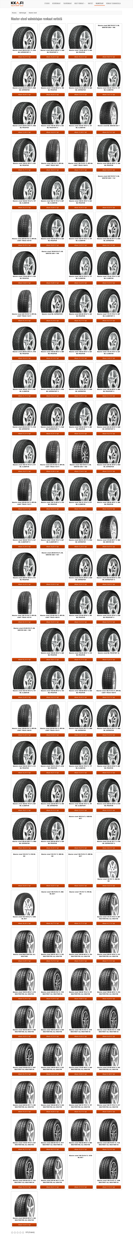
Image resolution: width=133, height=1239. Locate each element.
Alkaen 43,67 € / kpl (24, 471)
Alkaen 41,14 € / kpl (52, 358)
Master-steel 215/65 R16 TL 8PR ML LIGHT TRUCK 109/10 (52, 616)
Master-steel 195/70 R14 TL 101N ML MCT (80, 1156)
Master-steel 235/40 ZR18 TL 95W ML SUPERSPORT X (52, 390)
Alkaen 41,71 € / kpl (24, 170)
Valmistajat (99, 3)
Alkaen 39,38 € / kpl (80, 961)
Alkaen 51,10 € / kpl (109, 961)
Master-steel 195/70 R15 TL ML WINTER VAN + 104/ (80, 466)
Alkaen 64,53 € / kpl (24, 509)
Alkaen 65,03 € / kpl (109, 207)
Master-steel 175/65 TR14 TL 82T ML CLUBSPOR (108, 277)
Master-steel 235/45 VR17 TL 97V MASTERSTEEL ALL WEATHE (52, 1181)
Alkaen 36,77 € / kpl (80, 1112)
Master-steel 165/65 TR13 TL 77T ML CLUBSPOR (80, 767)
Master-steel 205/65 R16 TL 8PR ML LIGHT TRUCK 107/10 (24, 239)
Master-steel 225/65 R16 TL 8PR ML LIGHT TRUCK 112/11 (24, 503)
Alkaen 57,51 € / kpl (80, 94)
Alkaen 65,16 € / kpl (24, 321)
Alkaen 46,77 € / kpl (80, 321)
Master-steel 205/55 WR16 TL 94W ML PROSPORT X (52, 51)
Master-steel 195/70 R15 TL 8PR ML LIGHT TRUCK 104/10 (80, 164)
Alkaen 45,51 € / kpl (52, 773)
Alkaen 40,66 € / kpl (52, 1112)
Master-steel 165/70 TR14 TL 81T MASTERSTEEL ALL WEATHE (108, 1106)
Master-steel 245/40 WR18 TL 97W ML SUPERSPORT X (109, 579)
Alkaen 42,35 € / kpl (24, 773)
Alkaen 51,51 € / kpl (24, 434)
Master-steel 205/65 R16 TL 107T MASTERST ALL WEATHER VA (52, 1144)
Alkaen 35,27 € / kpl (24, 207)
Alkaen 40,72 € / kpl (24, 1149)
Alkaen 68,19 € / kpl (52, 1149)
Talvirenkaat (67, 3)
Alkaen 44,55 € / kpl (24, 1036)
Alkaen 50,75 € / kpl (109, 622)
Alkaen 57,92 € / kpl (109, 1187)
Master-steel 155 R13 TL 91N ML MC (24, 855)
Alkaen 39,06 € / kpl (52, 207)
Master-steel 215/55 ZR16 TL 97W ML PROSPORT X (108, 616)
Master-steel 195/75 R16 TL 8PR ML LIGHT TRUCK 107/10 (24, 616)
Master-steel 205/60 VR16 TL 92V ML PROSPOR (80, 315)
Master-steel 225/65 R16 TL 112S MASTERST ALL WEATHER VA (24, 1181)
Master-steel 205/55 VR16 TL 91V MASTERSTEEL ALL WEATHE (108, 955)
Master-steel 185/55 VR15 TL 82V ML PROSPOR (80, 202)
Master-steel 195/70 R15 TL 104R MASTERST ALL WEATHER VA (108, 1181)
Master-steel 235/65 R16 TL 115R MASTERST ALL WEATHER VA (52, 993)
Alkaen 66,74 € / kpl (109, 132)
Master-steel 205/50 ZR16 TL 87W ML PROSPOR (108, 805)
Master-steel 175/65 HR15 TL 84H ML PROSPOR (80, 51)
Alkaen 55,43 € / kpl (109, 735)
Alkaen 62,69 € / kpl (52, 584)
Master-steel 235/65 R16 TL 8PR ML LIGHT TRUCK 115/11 (52, 729)
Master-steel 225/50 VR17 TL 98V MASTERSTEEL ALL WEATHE (24, 1106)
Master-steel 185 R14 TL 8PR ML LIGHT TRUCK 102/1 (52, 164)
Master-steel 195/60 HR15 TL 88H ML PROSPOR (52, 352)
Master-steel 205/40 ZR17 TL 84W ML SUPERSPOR (108, 239)
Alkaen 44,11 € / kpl (109, 245)
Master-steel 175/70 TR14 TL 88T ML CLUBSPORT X (108, 315)
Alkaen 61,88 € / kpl (109, 1074)
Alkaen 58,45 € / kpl (52, 622)
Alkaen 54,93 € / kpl (24, 1225)
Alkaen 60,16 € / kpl (24, 622)
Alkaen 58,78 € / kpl (24, 245)
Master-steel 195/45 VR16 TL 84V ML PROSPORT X (52, 126)
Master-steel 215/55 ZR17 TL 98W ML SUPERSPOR (80, 729)
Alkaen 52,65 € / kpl (109, 659)
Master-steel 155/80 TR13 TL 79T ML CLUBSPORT (80, 805)
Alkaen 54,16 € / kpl (80, 622)
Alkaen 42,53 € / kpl (52, 509)
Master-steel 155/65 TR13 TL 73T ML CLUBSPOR (80, 126)
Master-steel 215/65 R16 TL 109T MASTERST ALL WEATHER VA (24, 1068)
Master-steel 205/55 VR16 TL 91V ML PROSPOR (24, 579)
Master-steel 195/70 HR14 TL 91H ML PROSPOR (52, 503)
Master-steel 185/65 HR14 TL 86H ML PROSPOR (52, 654)
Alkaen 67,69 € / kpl (52, 735)
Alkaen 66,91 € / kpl (52, 1187)
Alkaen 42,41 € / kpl (80, 584)
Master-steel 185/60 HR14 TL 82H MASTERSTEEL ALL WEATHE (52, 1106)
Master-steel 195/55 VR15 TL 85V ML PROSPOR (24, 164)
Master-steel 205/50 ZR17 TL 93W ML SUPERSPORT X (24, 51)
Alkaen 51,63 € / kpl (80, 170)
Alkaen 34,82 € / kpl (24, 283)
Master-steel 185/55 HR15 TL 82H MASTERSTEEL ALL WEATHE (52, 1031)
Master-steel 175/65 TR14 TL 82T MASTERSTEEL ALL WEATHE (24, 1144)
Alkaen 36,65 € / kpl (52, 245)
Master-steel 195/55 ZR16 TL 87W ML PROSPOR (52, 767)
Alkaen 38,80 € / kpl (80, 999)
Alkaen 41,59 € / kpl (24, 547)
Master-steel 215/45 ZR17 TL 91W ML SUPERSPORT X (108, 842)
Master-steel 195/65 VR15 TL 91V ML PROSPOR (24, 767)
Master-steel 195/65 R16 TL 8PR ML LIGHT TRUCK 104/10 (24, 729)
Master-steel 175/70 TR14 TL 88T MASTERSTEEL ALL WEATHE (108, 918)
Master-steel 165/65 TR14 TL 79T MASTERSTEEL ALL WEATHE (80, 993)
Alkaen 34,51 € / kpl (109, 94)
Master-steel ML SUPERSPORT (52, 314)
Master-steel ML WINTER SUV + (109, 126)
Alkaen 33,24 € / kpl (80, 810)
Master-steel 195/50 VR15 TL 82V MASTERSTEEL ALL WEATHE (52, 1068)
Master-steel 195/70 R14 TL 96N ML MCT (52, 893)
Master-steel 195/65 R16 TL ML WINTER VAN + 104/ (52, 252)
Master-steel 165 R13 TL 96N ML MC (108, 880)
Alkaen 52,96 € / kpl (80, 735)
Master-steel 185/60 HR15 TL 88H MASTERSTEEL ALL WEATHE (80, 1144)
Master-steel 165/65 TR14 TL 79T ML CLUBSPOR (24, 202)
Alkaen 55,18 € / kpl (52, 321)
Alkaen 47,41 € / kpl (52, 434)
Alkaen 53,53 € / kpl (109, 471)
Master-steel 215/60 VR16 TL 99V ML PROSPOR (80, 616)
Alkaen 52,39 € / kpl (80, 547)
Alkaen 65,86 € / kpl (52, 471)
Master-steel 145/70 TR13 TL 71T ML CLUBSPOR (80, 277)
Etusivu (47, 3)
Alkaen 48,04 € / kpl (52, 170)
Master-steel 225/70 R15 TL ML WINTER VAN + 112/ (108, 177)
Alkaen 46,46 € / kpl (109, 999)
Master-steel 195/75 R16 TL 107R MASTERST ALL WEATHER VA (80, 1031)
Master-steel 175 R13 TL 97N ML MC (80, 893)
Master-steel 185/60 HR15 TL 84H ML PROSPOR (80, 692)
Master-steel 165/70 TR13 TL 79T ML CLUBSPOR (80, 239)
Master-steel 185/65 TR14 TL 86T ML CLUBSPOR (24, 805)
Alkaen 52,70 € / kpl (24, 999)
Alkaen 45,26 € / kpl (52, 57)
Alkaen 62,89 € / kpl (24, 961)
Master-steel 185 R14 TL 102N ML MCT (80, 817)
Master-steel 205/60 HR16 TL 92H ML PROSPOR (52, 842)
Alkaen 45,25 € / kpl (80, 1149)
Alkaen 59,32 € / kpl (24, 1112)
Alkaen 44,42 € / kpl (52, 1074)
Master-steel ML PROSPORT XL (108, 653)
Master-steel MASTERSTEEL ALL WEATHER (24, 955)
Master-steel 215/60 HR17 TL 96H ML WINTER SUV (108, 541)
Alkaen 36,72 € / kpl (109, 321)
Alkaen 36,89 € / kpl (109, 1112)
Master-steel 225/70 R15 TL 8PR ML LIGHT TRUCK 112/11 (24, 315)
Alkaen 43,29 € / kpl (24, 584)
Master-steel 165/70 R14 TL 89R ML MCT (80, 855)
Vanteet (90, 3)
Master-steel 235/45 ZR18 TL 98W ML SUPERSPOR (24, 89)
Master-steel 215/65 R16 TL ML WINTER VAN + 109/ (24, 629)
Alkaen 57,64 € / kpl (80, 471)
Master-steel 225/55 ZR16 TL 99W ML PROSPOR (24, 126)
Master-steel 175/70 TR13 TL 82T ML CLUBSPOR (108, 352)
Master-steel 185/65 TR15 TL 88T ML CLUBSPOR (24, 390)
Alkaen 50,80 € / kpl (52, 283)
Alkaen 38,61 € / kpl (52, 659)
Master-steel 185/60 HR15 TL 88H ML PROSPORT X (108, 390)
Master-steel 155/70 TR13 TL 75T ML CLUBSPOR (24, 692)
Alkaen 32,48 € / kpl (80, 132)
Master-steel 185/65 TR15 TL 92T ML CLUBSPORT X (24, 541)
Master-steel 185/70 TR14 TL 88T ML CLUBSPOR (52, 202)
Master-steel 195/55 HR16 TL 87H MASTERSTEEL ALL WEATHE (24, 993)
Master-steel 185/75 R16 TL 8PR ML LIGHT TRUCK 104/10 (108, 692)
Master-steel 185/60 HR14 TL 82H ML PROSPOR (52, 239)
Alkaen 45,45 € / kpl (52, 848)
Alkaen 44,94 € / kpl (109, 170)
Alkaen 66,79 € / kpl (24, 1074)
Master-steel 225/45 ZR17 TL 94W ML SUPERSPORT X (52, 428)
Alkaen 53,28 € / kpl (24, 735)
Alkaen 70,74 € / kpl (52, 961)
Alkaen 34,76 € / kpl (80, 245)
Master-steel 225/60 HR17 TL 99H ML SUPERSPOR (52, 805)
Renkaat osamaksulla (113, 3)
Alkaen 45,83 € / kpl (80, 1074)
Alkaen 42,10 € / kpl (80, 434)
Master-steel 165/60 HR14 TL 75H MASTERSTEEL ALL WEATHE (80, 955)
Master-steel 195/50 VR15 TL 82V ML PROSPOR (80, 352)
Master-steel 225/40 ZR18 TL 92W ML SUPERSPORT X (108, 428)
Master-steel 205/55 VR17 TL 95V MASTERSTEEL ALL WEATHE (52, 955)
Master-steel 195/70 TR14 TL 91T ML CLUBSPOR (24, 466)
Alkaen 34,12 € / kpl (52, 697)
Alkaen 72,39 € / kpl (52, 999)
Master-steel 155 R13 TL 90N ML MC (52, 855)
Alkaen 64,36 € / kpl (80, 1036)
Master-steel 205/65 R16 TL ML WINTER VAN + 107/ (52, 554)
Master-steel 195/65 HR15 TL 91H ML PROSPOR (80, 654)
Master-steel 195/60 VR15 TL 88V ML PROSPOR (80, 428)
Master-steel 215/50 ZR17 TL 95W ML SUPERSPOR (80, 390)
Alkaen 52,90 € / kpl (24, 132)
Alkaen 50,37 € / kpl (24, 57)
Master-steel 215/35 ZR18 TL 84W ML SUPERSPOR (80, 579)
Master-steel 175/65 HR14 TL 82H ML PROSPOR (24, 277)
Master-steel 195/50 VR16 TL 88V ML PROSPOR (108, 767)
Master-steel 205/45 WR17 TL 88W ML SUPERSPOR (24, 842)
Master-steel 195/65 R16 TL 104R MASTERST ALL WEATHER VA (108, 1031)
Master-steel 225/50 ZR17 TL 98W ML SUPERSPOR (108, 729)
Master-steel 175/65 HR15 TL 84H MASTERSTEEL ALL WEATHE (80, 1068)
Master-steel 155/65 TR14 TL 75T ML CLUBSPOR (108, 89)
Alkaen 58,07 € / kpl (109, 57)
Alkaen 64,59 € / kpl (109, 547)
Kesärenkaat (56, 3)
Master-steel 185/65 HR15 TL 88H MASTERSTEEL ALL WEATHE (24, 1031)
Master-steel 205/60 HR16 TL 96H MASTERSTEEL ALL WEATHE (24, 1219)
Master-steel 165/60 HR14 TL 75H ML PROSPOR (52, 692)
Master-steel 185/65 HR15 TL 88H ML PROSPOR (108, 503)
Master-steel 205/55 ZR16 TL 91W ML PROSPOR (24, 352)
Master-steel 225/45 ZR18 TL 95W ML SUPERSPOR (108, 466)
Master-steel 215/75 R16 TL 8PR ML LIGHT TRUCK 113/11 (52, 466)
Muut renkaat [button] (79, 3)
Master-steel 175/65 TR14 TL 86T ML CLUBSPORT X (52, 541)
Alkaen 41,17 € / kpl (109, 923)
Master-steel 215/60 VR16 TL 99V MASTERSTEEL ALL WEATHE (108, 1068)
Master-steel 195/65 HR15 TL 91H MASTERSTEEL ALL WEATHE (108, 993)
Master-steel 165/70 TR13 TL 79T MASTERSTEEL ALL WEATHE (80, 1106)
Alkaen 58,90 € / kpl (24, 94)
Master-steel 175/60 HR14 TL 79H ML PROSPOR (52, 89)
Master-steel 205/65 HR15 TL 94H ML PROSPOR (108, 164)
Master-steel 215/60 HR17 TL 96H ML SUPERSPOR (80, 89)
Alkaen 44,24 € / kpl (52, 132)
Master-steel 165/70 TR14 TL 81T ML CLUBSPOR (80, 503)
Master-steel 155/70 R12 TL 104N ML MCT (24, 918)
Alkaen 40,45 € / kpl (52, 94)
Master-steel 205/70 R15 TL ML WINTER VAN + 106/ (108, 26)
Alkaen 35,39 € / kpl (109, 283)
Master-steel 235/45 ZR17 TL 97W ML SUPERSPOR (24, 428)
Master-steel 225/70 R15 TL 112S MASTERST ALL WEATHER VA (108, 1144)
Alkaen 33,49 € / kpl (24, 697)
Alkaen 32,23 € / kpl (80, 283)
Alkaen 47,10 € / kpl (52, 1036)
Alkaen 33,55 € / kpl (80, 773)
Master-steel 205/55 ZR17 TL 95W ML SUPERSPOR (80, 541)
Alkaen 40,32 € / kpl (80, 57)
